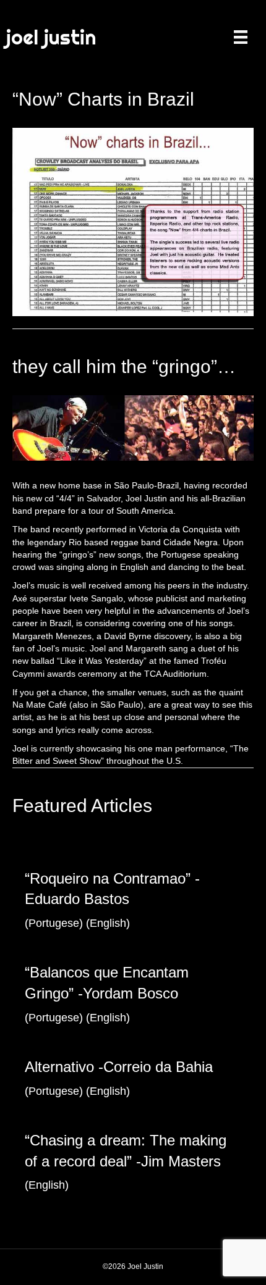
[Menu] (241, 37)
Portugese (53, 923)
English (108, 923)
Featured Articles (82, 805)
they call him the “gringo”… (124, 366)
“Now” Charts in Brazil (103, 99)
